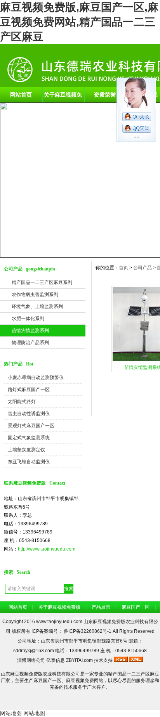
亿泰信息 (55, 660)
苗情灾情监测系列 (30, 330)
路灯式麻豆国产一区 (29, 389)
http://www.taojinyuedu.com (46, 549)
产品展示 (101, 607)
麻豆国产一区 (136, 607)
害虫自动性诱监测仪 (29, 413)
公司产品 (142, 267)
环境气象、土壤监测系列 (37, 306)
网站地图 (11, 713)
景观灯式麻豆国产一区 (31, 425)
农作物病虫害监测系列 (35, 294)
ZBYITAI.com (79, 660)
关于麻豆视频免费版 (63, 97)
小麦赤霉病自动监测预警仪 (36, 377)
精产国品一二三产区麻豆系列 (42, 282)
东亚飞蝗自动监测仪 (29, 461)
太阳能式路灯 (22, 401)
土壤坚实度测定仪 (26, 449)
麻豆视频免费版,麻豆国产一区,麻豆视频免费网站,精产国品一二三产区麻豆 (79, 22)
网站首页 (21, 95)
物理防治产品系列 (30, 342)
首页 (123, 267)
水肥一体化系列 (28, 318)
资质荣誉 (105, 95)
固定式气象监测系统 (29, 437)
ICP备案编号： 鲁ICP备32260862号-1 (72, 631)
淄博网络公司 (31, 660)
